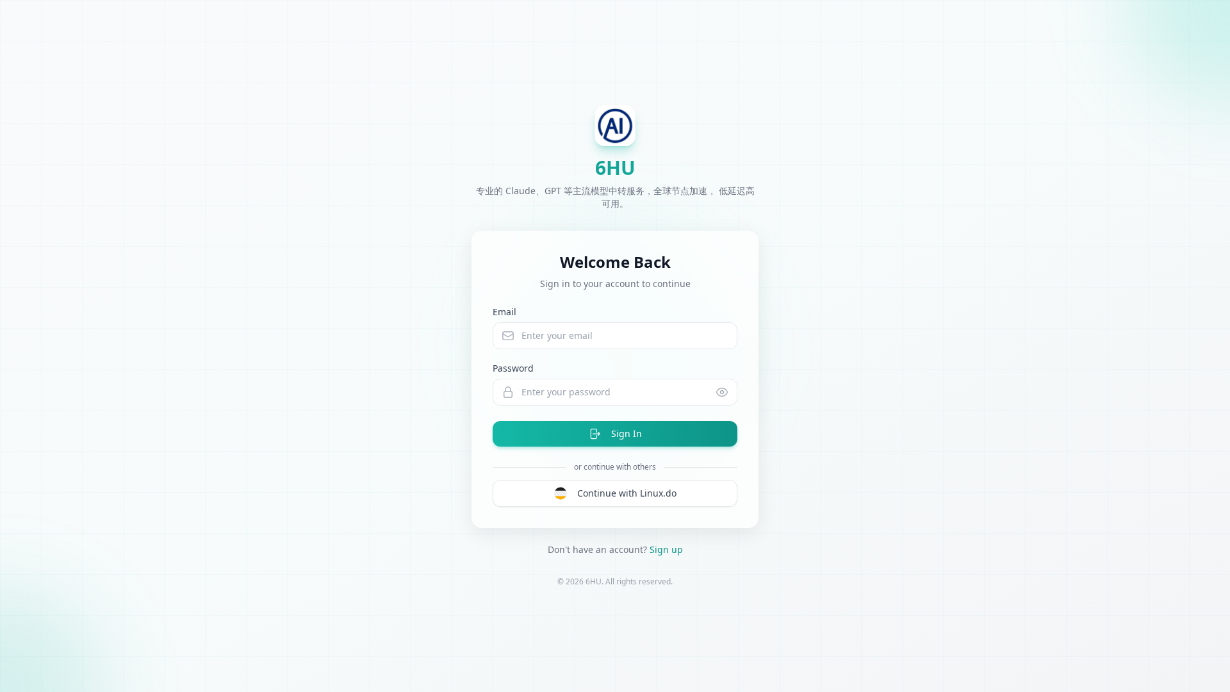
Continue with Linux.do (626, 493)
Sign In (626, 433)
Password (513, 368)
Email (504, 312)
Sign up (666, 549)
